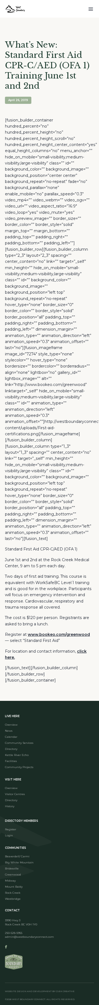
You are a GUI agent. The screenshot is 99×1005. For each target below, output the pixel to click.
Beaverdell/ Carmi (17, 856)
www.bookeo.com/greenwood (59, 634)
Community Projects (19, 767)
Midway (10, 880)
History (9, 806)
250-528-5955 (13, 933)
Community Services (19, 743)
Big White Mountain (19, 862)
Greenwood (13, 874)
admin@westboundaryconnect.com (29, 937)
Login (9, 835)
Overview (11, 724)
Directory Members (21, 821)
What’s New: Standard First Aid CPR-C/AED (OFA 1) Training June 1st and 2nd (47, 65)
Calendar (11, 737)
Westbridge (13, 899)
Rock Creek (12, 893)
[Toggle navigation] (90, 8)
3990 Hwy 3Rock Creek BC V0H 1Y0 (21, 922)
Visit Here (13, 779)
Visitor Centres (15, 794)
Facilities (11, 761)
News (8, 731)
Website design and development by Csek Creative (40, 991)
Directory (11, 749)
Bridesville (12, 868)
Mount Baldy (14, 886)
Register (10, 829)
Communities (15, 848)
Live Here (12, 716)
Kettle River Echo (17, 755)
